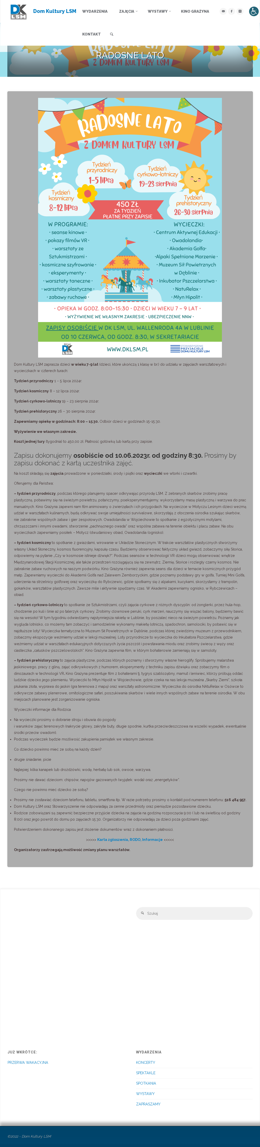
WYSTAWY (145, 1094)
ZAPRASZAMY (148, 1104)
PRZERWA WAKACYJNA (28, 1063)
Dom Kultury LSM (54, 11)
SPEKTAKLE (145, 1073)
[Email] (223, 11)
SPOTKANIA (146, 1083)
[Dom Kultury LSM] (19, 11)
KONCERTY (145, 1063)
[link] (112, 34)
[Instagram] (239, 11)
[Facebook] (231, 11)
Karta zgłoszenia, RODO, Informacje (130, 840)
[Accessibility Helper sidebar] (254, 11)
